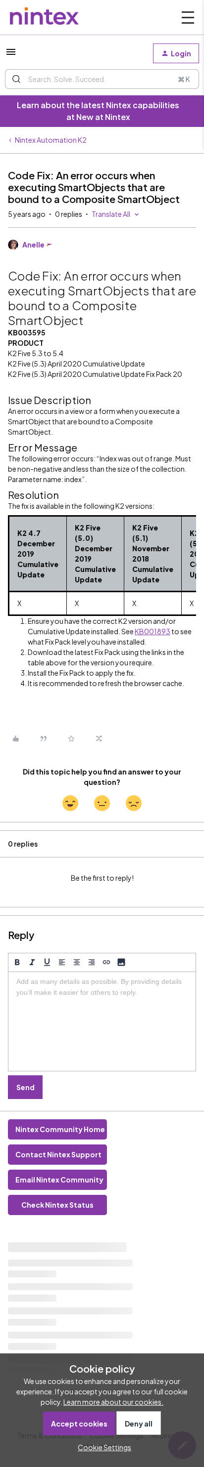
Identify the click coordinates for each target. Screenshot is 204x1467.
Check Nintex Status (57, 1204)
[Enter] (16, 79)
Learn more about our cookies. (113, 1401)
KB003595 (27, 332)
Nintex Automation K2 (51, 139)
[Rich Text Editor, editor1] (102, 1021)
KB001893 (152, 631)
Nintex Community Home (60, 1129)
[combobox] (102, 79)
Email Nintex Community (59, 1179)
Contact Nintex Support (58, 1154)
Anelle (33, 244)
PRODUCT (26, 342)
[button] (11, 54)
